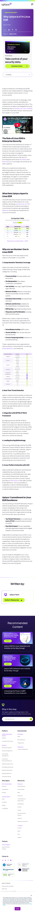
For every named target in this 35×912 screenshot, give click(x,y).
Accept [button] (17, 908)
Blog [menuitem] (19, 792)
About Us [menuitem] (4, 786)
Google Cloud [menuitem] (21, 742)
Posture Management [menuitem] (7, 750)
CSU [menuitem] (19, 834)
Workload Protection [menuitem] (7, 747)
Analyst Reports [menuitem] (21, 786)
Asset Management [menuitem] (6, 773)
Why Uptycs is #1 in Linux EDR (16, 18)
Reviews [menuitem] (4, 792)
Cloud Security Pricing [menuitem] (7, 741)
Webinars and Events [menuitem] (23, 821)
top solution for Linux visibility (22, 108)
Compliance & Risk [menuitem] (6, 776)
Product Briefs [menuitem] (21, 789)
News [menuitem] (19, 831)
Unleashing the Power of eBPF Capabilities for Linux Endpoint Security (15, 693)
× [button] (31, 895)
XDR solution (15, 480)
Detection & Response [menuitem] (7, 770)
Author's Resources (12, 600)
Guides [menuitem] (19, 810)
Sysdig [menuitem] (3, 805)
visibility (24, 159)
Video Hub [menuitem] (20, 795)
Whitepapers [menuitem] (21, 803)
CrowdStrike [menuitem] (5, 808)
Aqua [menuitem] (3, 799)
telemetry (5, 161)
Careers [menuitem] (19, 827)
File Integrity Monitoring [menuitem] (7, 767)
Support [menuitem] (19, 837)
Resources (4, 888)
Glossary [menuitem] (20, 818)
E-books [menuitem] (19, 807)
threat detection (7, 348)
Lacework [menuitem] (4, 802)
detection (5, 210)
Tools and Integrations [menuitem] (23, 749)
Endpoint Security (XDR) (7, 886)
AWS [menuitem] (19, 736)
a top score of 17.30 (23, 204)
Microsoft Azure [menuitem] (21, 739)
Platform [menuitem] (4, 738)
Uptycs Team (13, 34)
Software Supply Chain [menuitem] (7, 763)
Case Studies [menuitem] (5, 789)
